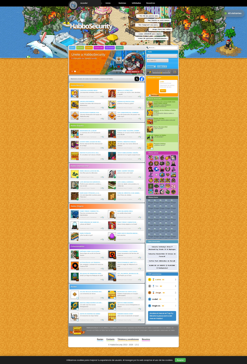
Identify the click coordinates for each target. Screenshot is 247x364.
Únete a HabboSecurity (88, 54)
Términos (120, 47)
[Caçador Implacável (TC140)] (162, 169)
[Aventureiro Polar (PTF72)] (156, 169)
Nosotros (150, 3)
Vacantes (80, 47)
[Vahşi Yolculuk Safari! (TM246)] (162, 163)
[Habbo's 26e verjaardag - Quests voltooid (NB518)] (173, 186)
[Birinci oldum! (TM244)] (150, 186)
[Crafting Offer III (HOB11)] (156, 180)
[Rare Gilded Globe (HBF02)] (173, 191)
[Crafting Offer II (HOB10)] (162, 180)
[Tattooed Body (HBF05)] (156, 191)
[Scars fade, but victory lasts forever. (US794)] (150, 174)
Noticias (122, 3)
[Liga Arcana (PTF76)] (167, 163)
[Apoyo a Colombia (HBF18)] (173, 157)
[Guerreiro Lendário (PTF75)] (173, 163)
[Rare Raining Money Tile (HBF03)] (167, 191)
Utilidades (136, 3)
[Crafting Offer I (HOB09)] (167, 180)
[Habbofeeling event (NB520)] (162, 186)
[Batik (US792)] (167, 174)
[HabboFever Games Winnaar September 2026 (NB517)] (162, 157)
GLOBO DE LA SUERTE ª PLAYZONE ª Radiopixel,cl (162, 267)
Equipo (72, 47)
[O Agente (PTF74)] (150, 169)
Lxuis (162, 82)
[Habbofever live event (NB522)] (150, 157)
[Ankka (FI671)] (167, 169)
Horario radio (99, 47)
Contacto (89, 47)
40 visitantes (234, 13)
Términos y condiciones (128, 339)
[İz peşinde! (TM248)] (150, 163)
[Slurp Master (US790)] (150, 180)
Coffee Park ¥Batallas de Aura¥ (162, 261)
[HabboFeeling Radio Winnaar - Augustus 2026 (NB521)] (156, 157)
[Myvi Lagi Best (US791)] (173, 174)
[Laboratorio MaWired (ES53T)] (162, 174)
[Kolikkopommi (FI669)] (167, 157)
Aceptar (180, 360)
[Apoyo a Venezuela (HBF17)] (156, 186)
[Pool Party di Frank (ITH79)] (150, 191)
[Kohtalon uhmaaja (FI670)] (173, 169)
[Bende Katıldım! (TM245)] (173, 180)
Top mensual (110, 47)
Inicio (108, 3)
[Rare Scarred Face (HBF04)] (162, 191)
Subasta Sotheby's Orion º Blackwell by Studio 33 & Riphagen (162, 248)
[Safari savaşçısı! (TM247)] (156, 163)
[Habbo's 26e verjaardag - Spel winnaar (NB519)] (167, 186)
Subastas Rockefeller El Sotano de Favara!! (162, 255)
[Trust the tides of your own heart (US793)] (156, 174)
